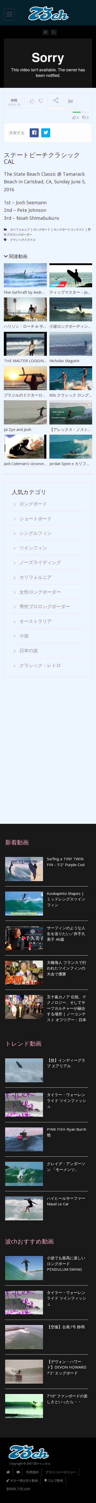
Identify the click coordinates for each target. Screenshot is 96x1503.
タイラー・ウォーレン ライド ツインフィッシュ (66, 1100)
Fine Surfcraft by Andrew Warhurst (34, 292)
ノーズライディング (40, 562)
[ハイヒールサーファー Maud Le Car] (24, 1208)
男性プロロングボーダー (44, 606)
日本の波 (28, 650)
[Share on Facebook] (34, 132)
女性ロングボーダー (40, 592)
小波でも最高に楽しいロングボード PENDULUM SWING (66, 1263)
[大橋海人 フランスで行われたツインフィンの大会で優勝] (24, 973)
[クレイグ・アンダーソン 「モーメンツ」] (24, 1174)
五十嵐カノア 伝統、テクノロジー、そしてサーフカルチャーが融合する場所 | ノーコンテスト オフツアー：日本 (66, 1008)
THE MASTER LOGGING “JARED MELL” (38, 360)
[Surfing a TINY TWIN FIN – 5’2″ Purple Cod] (24, 869)
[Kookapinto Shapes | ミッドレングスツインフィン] (24, 904)
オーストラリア (35, 621)
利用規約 (32, 1472)
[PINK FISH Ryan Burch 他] (24, 1139)
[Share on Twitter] (45, 132)
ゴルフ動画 (55, 1480)
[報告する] (70, 100)
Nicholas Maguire (64, 360)
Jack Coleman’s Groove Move (29, 463)
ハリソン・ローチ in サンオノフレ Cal (36, 326)
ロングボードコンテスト (69, 229)
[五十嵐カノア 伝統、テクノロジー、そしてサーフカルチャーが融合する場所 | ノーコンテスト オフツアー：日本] (24, 1007)
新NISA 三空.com (18, 1489)
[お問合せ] (18, 1472)
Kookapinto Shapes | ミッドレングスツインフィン (66, 899)
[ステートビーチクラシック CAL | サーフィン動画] (46, 12)
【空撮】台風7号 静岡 (66, 1326)
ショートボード (35, 518)
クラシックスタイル (23, 239)
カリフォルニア (20, 229)
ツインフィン (33, 548)
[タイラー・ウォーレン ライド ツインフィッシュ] (24, 1105)
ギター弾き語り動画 (23, 1480)
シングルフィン (35, 533)
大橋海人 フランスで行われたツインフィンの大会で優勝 (66, 968)
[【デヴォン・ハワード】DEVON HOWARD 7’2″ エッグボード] (24, 1372)
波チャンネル (42, 1463)
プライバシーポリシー (60, 1472)
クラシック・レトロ (40, 665)
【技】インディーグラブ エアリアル (66, 1063)
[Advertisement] (48, 750)
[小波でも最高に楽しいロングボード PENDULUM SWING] (24, 1268)
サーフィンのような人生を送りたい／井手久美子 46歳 (66, 933)
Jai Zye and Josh (17, 429)
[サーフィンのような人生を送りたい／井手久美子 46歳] (24, 938)
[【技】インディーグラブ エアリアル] (24, 1070)
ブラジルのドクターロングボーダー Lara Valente (46, 395)
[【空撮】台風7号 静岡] (24, 1337)
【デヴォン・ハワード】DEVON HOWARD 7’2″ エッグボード (66, 1367)
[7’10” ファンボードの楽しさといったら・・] (24, 1406)
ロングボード (41, 229)
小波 (24, 636)
